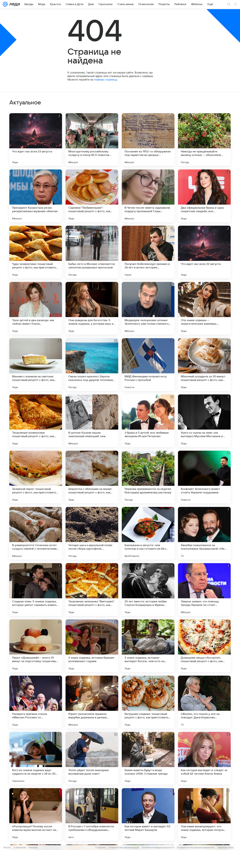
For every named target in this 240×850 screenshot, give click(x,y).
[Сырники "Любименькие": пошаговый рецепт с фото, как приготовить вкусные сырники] (92, 195)
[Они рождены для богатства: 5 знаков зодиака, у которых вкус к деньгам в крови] (92, 308)
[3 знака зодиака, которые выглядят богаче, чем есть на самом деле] (148, 645)
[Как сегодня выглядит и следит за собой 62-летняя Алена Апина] (204, 758)
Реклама (33, 847)
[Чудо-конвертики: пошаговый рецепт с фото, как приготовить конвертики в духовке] (35, 252)
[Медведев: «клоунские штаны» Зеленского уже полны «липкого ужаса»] (148, 308)
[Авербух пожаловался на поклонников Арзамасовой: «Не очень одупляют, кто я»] (204, 533)
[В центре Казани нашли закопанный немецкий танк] (92, 420)
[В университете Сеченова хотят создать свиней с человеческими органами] (35, 533)
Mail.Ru (7, 847)
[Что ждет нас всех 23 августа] (35, 139)
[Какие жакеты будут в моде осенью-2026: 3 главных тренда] (148, 758)
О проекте (100, 847)
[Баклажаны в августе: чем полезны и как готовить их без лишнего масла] (148, 533)
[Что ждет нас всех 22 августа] (204, 252)
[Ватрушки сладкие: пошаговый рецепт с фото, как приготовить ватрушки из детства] (148, 702)
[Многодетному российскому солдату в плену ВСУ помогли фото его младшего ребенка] (92, 139)
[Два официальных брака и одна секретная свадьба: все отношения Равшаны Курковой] (204, 195)
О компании (20, 847)
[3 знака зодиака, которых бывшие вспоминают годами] (92, 645)
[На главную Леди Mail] (14, 4)
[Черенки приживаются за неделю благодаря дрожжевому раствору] (148, 477)
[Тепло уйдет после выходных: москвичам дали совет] (92, 758)
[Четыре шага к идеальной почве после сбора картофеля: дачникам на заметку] (92, 533)
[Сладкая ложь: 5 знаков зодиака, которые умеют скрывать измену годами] (35, 589)
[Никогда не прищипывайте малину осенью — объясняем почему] (204, 139)
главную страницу (105, 79)
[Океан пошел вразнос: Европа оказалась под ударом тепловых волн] (92, 364)
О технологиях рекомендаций (123, 847)
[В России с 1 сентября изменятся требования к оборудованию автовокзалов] (92, 814)
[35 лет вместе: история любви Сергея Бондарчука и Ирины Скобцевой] (148, 589)
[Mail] (5, 4)
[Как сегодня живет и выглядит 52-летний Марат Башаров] (148, 814)
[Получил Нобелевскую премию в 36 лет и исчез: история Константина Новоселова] (148, 252)
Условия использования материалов (196, 847)
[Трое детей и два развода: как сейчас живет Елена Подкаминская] (35, 308)
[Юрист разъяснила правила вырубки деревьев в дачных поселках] (92, 702)
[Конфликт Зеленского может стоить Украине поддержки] (204, 477)
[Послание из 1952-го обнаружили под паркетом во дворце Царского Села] (148, 139)
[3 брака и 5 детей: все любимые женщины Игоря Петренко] (148, 420)
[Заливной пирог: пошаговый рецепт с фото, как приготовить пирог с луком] (35, 477)
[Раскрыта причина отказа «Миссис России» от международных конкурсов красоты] (35, 702)
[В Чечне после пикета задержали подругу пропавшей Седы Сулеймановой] (148, 195)
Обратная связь (225, 847)
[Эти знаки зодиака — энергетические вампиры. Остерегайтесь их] (204, 308)
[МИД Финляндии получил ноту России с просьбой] (148, 364)
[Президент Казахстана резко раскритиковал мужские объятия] (35, 195)
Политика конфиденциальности (158, 847)
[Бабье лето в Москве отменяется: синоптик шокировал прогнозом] (92, 252)
